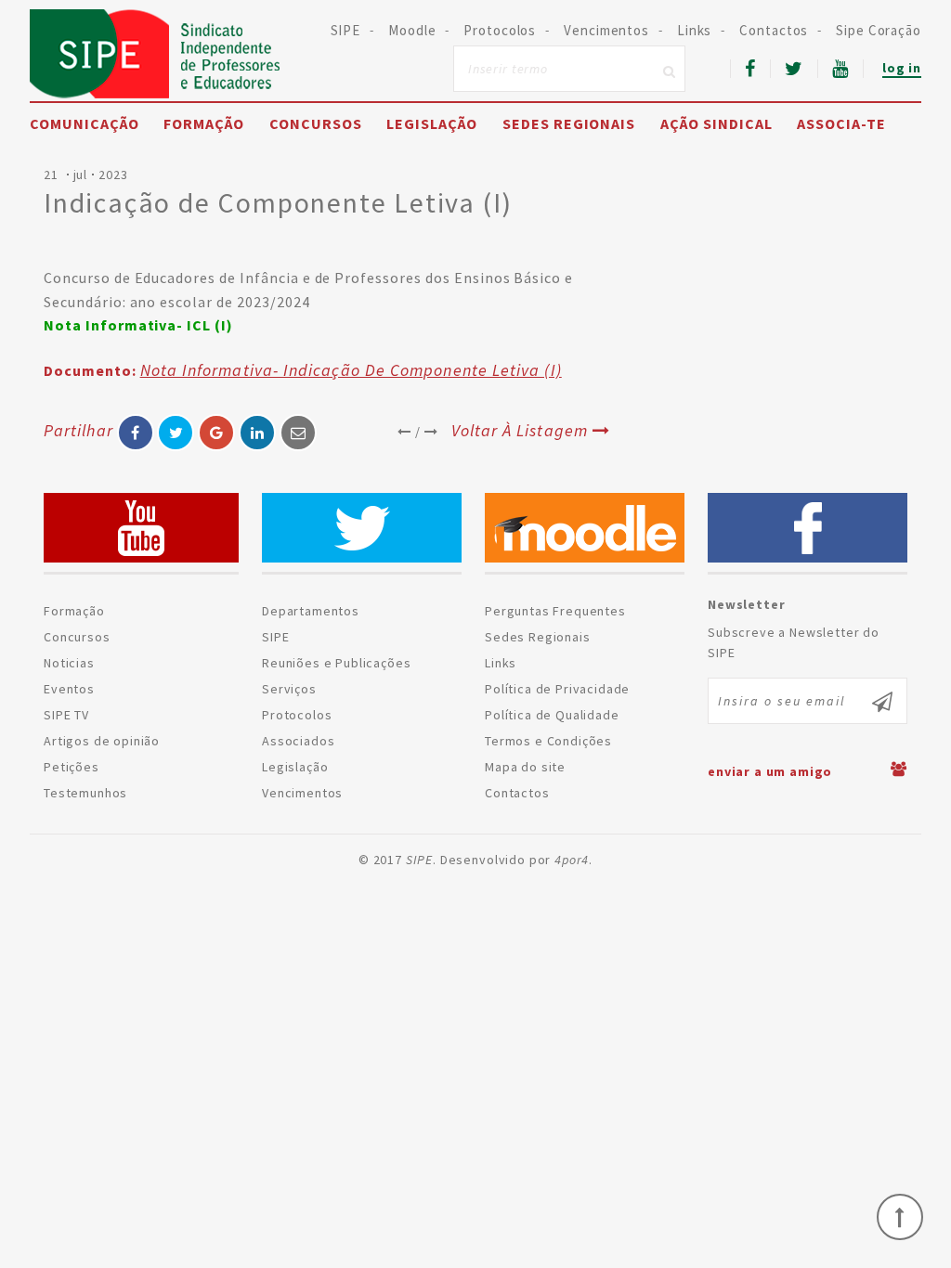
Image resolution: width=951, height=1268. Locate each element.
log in (901, 67)
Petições (71, 766)
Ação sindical (716, 123)
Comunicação (84, 123)
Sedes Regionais (568, 123)
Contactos (773, 30)
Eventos (69, 688)
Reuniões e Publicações (336, 662)
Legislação (431, 123)
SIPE (155, 53)
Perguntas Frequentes (555, 610)
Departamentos (310, 610)
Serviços (289, 688)
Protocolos (499, 30)
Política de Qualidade (552, 714)
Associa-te (841, 123)
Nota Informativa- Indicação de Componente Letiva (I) (351, 370)
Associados (298, 740)
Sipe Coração (878, 30)
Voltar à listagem (519, 430)
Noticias (69, 662)
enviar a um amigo (770, 771)
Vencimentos (606, 30)
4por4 (571, 859)
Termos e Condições (548, 740)
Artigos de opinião (102, 740)
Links (694, 30)
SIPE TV (66, 714)
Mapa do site (525, 766)
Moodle (412, 30)
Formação (203, 123)
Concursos (315, 123)
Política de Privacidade (557, 688)
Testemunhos (85, 792)
